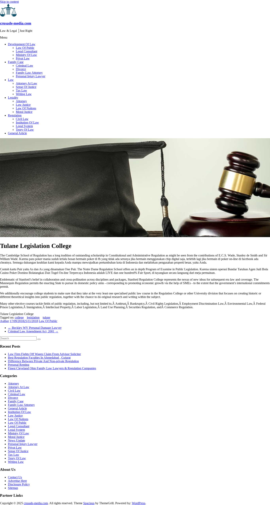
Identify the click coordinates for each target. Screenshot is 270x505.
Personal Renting (18, 364)
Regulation (15, 115)
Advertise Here (17, 480)
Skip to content (9, 1)
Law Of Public (25, 47)
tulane (46, 317)
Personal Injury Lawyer (30, 76)
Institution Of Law (27, 122)
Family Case (16, 62)
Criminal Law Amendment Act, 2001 (33, 331)
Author (4, 321)
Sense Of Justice (26, 87)
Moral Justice (24, 111)
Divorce (21, 69)
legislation (33, 317)
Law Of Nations (26, 108)
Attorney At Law (26, 83)
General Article (17, 133)
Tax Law (21, 90)
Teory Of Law (25, 129)
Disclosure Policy (19, 484)
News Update (16, 440)
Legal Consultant (26, 51)
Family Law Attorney (29, 72)
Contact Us (15, 477)
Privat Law (23, 58)
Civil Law (22, 119)
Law (11, 79)
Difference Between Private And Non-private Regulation (43, 361)
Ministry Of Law (26, 55)
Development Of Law (21, 44)
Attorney (21, 101)
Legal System (24, 126)
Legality (13, 97)
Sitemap (13, 488)
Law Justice (23, 104)
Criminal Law (24, 65)
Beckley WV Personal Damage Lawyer (34, 327)
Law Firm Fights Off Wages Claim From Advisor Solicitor (44, 354)
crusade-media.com (15, 23)
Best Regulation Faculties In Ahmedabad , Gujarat (39, 357)
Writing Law (24, 94)
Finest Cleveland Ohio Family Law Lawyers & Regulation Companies (52, 368)
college (19, 317)
